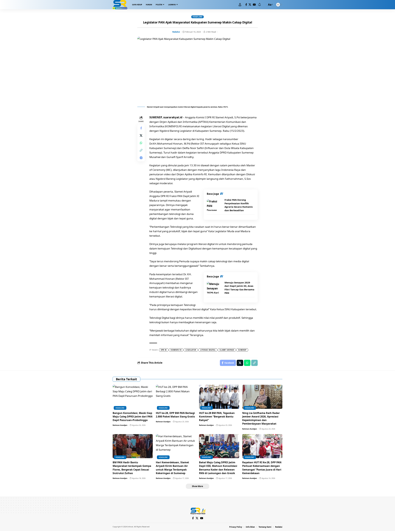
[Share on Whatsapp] (141, 143)
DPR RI (164, 350)
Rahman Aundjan (120, 425)
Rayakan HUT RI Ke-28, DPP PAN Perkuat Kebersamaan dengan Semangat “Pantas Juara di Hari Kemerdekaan (261, 468)
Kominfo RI (176, 350)
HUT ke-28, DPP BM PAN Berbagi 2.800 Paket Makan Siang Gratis (175, 414)
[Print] (141, 158)
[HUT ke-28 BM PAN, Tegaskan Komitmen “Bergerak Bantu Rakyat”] (219, 397)
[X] (250, 4)
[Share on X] (141, 135)
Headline (197, 17)
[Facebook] (246, 4)
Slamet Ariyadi (227, 350)
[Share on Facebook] (141, 128)
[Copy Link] (141, 150)
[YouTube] (254, 4)
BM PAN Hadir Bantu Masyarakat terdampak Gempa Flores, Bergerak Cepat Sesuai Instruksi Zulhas (132, 468)
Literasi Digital (208, 350)
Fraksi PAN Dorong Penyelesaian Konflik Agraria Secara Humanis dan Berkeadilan (239, 205)
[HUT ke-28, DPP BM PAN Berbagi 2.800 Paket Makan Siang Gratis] (176, 397)
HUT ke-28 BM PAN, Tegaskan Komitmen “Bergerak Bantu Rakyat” (217, 416)
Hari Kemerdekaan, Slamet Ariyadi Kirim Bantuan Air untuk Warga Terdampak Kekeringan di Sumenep (172, 468)
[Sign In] (239, 4)
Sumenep (242, 350)
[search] (264, 4)
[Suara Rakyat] (120, 4)
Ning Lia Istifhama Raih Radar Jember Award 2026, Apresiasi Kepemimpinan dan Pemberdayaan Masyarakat (261, 418)
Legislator (190, 350)
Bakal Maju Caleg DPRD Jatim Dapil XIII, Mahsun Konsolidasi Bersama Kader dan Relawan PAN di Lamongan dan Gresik (218, 468)
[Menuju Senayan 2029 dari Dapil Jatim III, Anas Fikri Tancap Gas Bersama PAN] (214, 287)
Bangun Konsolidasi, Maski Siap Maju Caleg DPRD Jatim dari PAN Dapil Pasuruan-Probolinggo (132, 416)
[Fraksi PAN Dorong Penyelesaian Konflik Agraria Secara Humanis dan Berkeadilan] (214, 205)
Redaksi (176, 31)
